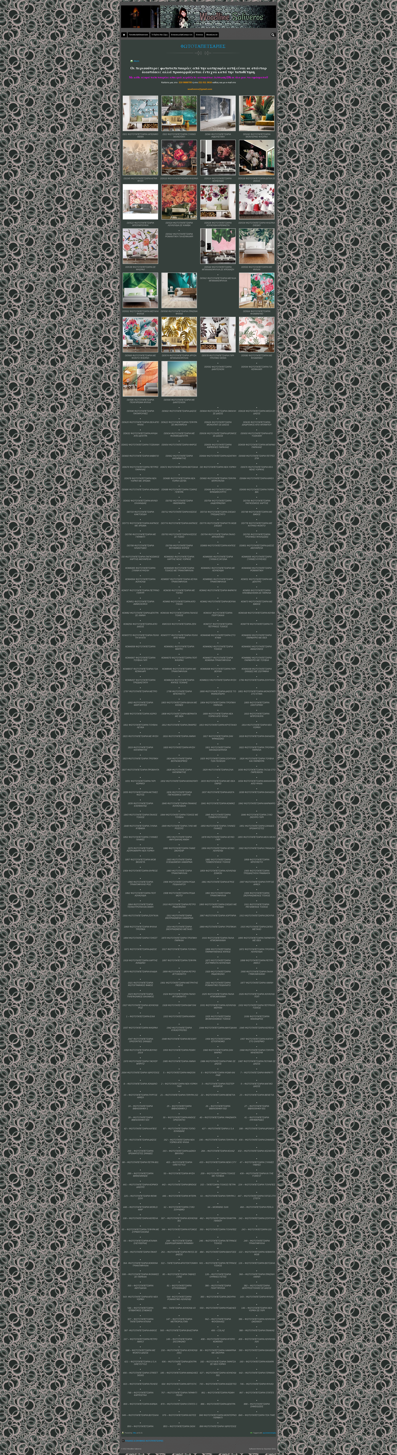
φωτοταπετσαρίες (269, 1433)
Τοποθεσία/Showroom (138, 35)
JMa (134, 1433)
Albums (136, 61)
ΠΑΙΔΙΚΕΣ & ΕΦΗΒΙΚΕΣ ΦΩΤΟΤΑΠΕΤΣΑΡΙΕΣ (144, 1441)
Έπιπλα (199, 35)
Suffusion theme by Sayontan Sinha (262, 1449)
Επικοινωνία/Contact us (181, 35)
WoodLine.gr (212, 35)
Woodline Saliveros (134, 1449)
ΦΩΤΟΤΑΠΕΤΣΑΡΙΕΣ (203, 46)
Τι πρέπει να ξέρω (160, 35)
